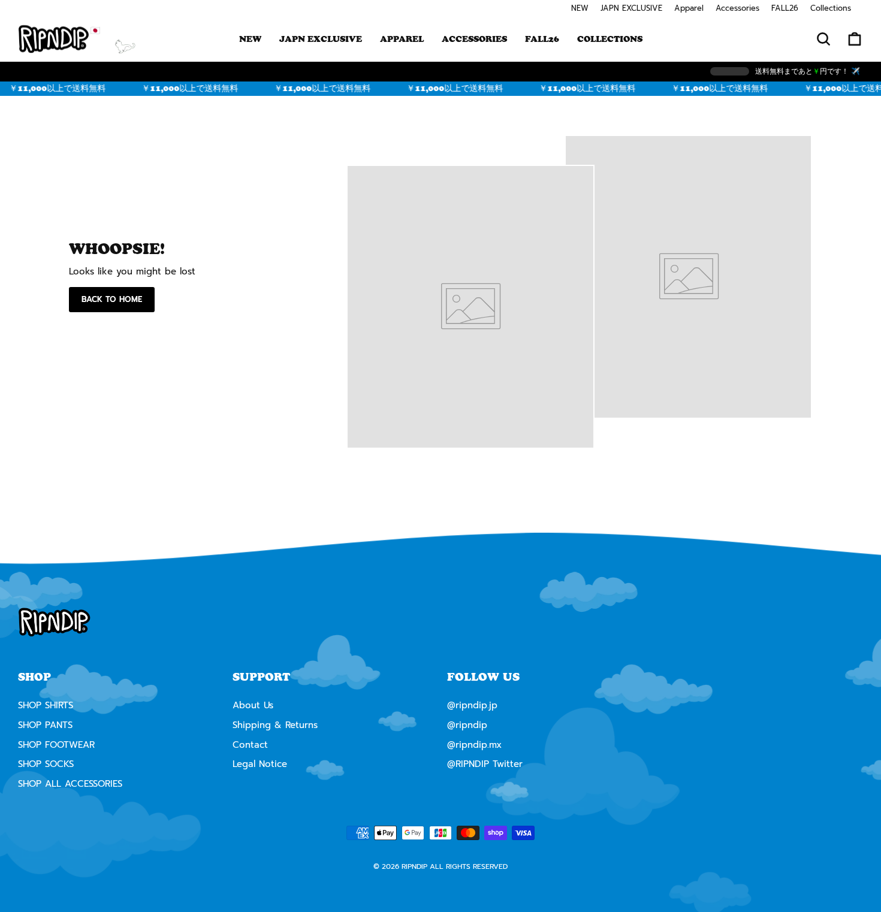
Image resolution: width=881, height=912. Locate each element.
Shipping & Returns (275, 725)
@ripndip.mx (474, 744)
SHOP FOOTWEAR (56, 744)
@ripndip (467, 725)
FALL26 (784, 8)
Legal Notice (260, 764)
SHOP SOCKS (46, 764)
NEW (580, 8)
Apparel (689, 8)
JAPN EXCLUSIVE (631, 8)
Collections (830, 8)
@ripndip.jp (472, 705)
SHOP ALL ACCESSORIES (70, 783)
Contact (250, 744)
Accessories (737, 8)
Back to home (112, 299)
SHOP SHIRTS (45, 705)
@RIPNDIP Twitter (485, 764)
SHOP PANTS (45, 725)
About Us (253, 705)
